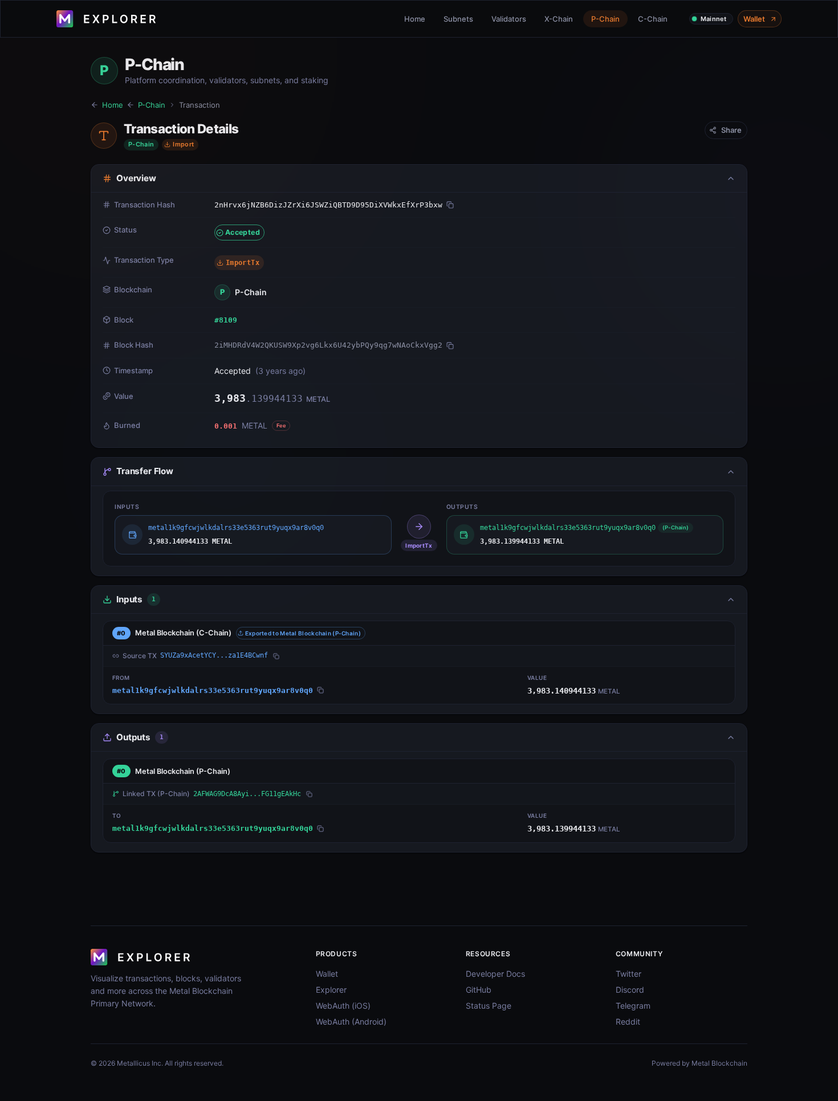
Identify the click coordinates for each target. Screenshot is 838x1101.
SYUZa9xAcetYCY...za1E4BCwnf (214, 655)
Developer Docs (495, 973)
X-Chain (558, 18)
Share (731, 129)
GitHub (478, 989)
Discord (630, 989)
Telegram (633, 1005)
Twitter (628, 973)
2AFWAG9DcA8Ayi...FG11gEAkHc (247, 794)
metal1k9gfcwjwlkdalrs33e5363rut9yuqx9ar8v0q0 (212, 690)
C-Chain (653, 18)
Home (414, 18)
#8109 (225, 320)
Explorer (331, 989)
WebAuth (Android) (351, 1021)
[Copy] (450, 204)
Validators (508, 18)
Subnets (458, 18)
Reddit (628, 1021)
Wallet (754, 18)
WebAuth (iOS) (343, 1005)
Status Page (488, 1005)
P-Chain (605, 18)
